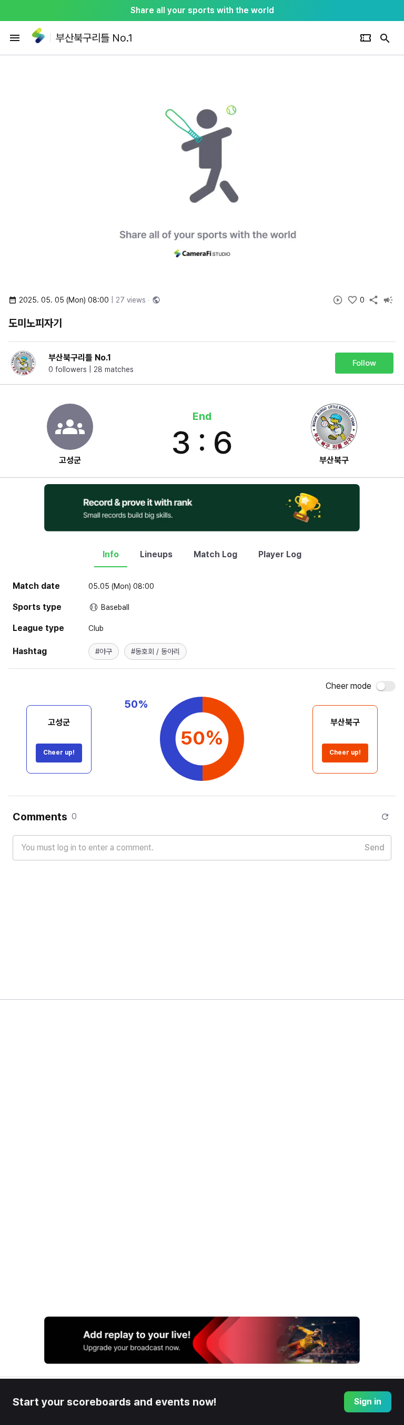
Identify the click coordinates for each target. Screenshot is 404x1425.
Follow (364, 363)
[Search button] (385, 37)
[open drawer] (14, 38)
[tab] (110, 554)
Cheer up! (59, 752)
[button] (103, 651)
